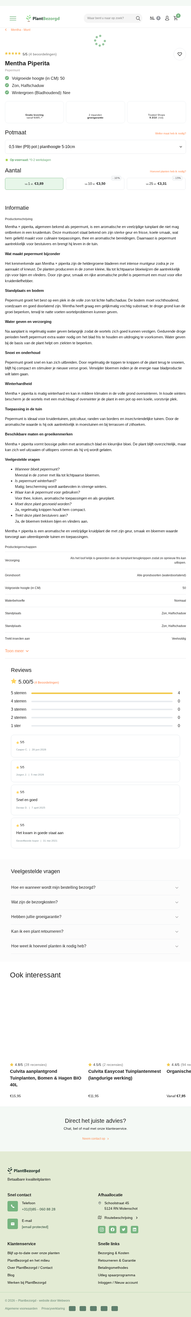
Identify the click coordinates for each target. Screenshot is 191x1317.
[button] (180, 54)
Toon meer (15, 651)
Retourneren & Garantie (117, 1260)
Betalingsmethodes (113, 1268)
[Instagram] (101, 1229)
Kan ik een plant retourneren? (37, 931)
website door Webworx (54, 1300)
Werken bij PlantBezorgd (26, 1282)
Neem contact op (93, 1138)
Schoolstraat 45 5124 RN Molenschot (121, 1205)
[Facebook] (112, 1229)
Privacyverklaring (53, 1308)
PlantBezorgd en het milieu (28, 1260)
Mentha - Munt (20, 30)
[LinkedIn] (134, 1229)
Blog (10, 1275)
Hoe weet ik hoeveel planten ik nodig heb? (48, 946)
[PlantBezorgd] (43, 18)
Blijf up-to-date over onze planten (33, 1253)
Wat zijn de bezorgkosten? (34, 902)
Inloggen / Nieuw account (118, 1282)
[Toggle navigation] (13, 18)
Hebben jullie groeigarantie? (36, 917)
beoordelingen (42, 54)
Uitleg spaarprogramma (116, 1275)
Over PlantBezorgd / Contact (29, 1268)
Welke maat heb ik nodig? (170, 133)
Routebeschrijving (119, 1218)
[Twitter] (123, 1229)
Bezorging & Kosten (113, 1253)
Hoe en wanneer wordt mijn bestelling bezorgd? (53, 887)
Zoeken (138, 18)
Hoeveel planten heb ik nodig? (168, 171)
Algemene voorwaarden (21, 1308)
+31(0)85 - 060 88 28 (38, 1209)
